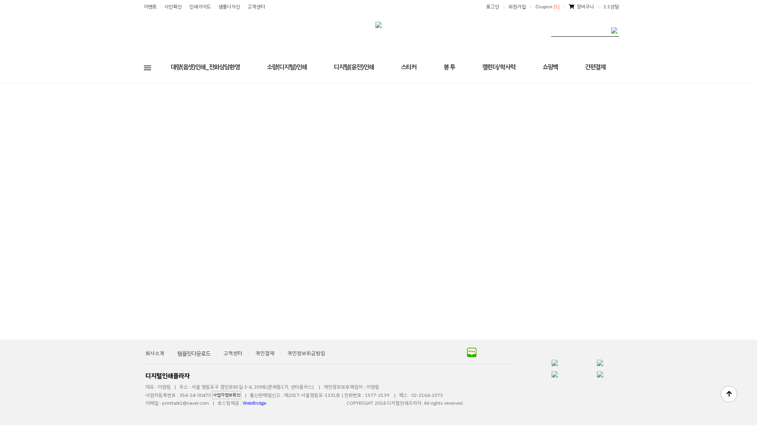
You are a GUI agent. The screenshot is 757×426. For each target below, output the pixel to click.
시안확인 (173, 6)
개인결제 (264, 353)
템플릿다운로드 (194, 353)
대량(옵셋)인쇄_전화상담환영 (205, 67)
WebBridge (254, 403)
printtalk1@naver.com (185, 403)
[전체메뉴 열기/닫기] (147, 67)
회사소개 (154, 353)
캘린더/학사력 (498, 67)
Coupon (547, 6)
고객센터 (256, 6)
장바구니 (584, 6)
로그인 (492, 6)
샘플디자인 (229, 6)
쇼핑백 (550, 67)
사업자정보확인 (227, 395)
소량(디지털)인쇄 (287, 67)
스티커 (408, 67)
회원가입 (517, 6)
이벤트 (150, 6)
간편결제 (595, 67)
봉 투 (449, 67)
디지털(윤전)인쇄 (354, 67)
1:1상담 (611, 6)
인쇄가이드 (200, 6)
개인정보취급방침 (306, 353)
